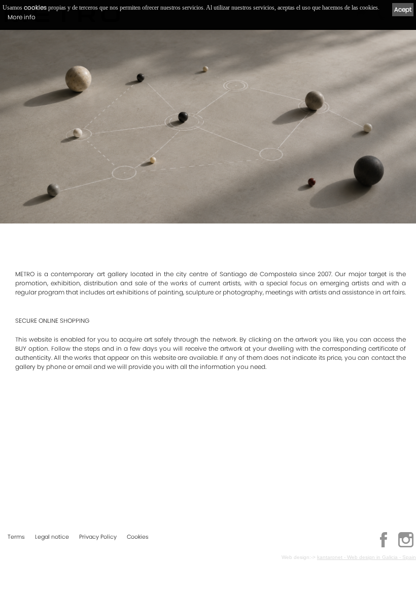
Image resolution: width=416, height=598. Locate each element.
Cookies (138, 537)
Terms (16, 537)
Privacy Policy (98, 537)
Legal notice (52, 537)
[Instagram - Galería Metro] (406, 546)
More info (22, 17)
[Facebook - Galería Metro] (383, 546)
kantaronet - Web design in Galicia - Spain (366, 557)
